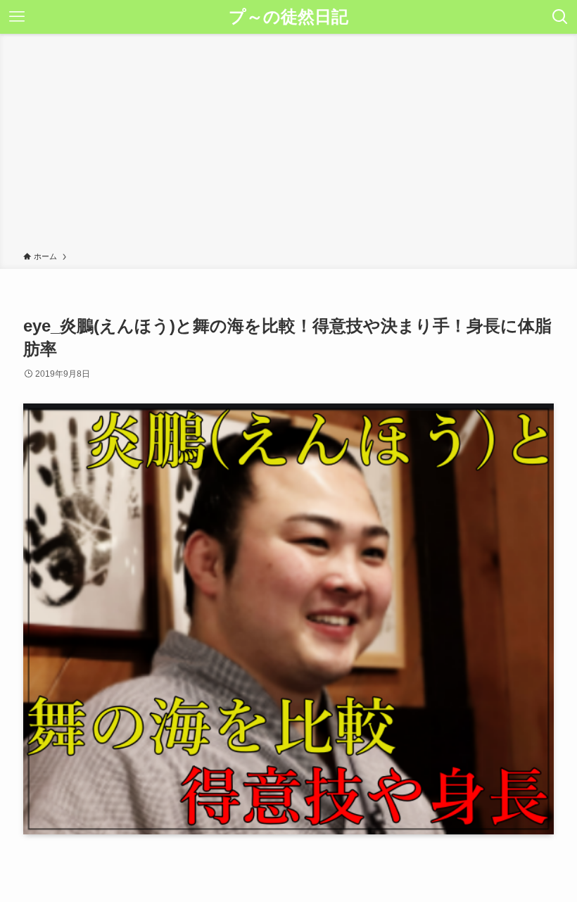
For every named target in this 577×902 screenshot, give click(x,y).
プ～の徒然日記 (288, 16)
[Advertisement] (288, 145)
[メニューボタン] (17, 17)
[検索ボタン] (560, 17)
